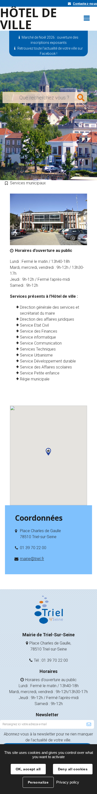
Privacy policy (67, 782)
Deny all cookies (73, 769)
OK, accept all (28, 769)
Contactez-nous (85, 3)
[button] (48, 451)
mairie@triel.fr (32, 558)
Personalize (38, 782)
